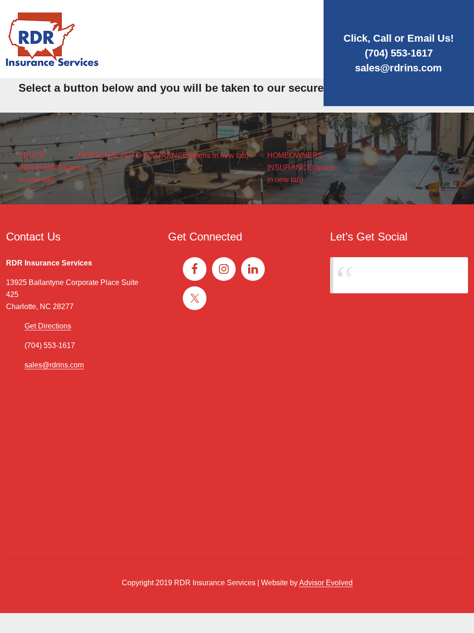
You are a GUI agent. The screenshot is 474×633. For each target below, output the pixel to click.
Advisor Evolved (326, 583)
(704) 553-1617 (399, 53)
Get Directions (48, 326)
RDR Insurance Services (386, 275)
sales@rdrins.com (398, 68)
